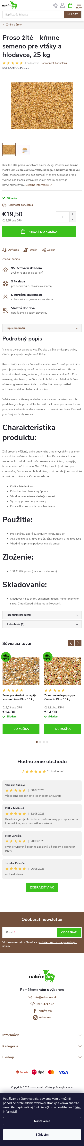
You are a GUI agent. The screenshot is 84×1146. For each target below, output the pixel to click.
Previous (71, 643)
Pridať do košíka (42, 232)
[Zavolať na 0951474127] (55, 5)
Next (78, 643)
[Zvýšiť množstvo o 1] (72, 214)
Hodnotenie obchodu (42, 761)
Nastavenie (42, 1121)
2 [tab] (40, 742)
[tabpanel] (21, 693)
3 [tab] (44, 742)
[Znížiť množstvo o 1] (72, 219)
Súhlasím (42, 1134)
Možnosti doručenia (20, 205)
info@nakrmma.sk (45, 997)
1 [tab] (37, 742)
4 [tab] (47, 742)
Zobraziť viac (42, 887)
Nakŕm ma (45, 1011)
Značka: (11, 259)
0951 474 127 (45, 1004)
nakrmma (45, 1017)
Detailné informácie (37, 185)
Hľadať (72, 14)
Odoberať (69, 932)
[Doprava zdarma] (21, 671)
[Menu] (79, 5)
